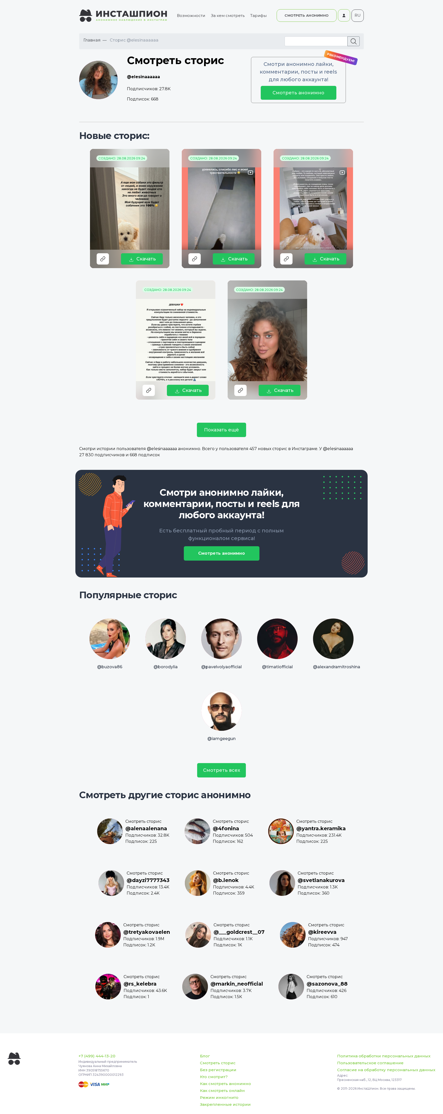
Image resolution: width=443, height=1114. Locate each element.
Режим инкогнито (219, 1097)
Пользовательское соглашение (370, 1062)
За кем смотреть (228, 15)
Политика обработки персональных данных (383, 1056)
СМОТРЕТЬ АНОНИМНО (307, 15)
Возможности (191, 15)
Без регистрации (218, 1069)
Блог (205, 1056)
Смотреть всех (221, 770)
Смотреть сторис (218, 1062)
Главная (91, 40)
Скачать (146, 259)
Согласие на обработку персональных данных (386, 1069)
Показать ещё (221, 430)
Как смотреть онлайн (222, 1090)
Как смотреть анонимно (225, 1083)
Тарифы (258, 15)
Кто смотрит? (214, 1076)
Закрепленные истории (225, 1104)
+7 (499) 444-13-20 (96, 1056)
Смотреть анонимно (298, 93)
